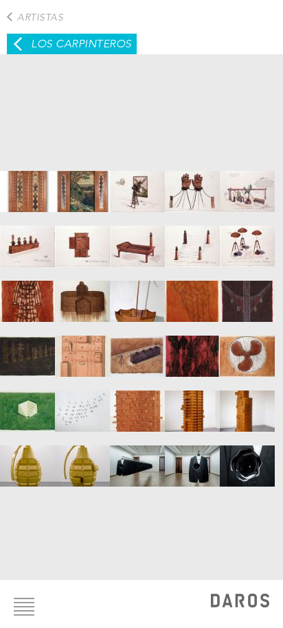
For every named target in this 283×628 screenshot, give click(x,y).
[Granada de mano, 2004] (27, 459)
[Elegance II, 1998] (82, 349)
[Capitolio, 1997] (82, 294)
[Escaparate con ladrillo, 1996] (82, 239)
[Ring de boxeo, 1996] (192, 239)
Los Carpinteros (81, 43)
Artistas (40, 17)
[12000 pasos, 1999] (27, 404)
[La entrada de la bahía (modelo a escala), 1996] (137, 239)
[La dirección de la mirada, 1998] (137, 349)
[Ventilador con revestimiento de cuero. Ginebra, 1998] (247, 349)
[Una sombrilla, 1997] (137, 294)
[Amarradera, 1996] (247, 184)
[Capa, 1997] (27, 294)
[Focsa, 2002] (137, 404)
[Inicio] (240, 602)
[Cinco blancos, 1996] (27, 239)
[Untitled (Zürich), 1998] (192, 349)
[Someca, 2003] (247, 404)
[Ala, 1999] (82, 404)
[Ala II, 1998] (192, 294)
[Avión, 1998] (247, 294)
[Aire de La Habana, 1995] (137, 184)
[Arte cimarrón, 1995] (192, 184)
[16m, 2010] (137, 459)
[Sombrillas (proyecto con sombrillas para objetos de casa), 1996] (247, 239)
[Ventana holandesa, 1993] (27, 184)
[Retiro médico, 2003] (192, 404)
